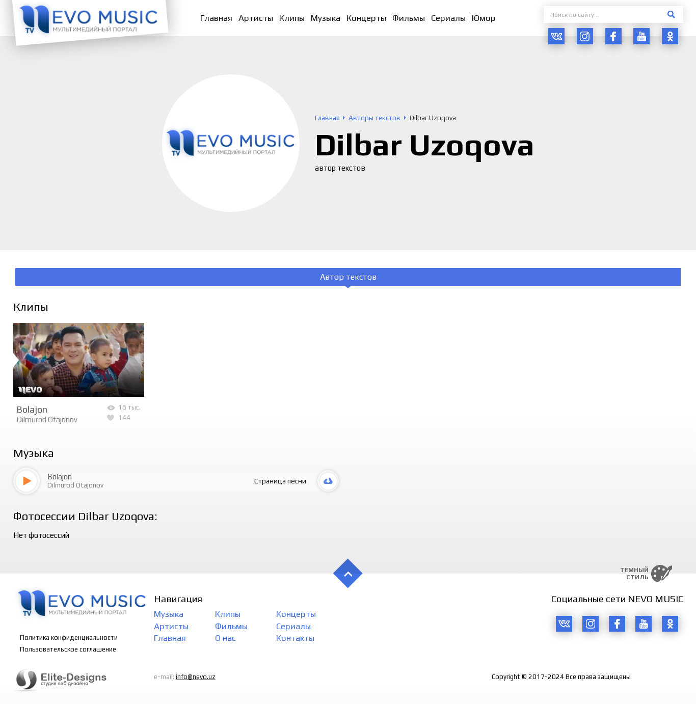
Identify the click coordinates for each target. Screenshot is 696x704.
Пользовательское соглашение (68, 649)
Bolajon (31, 409)
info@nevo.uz (196, 677)
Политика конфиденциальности (69, 637)
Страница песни (280, 481)
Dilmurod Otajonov (46, 419)
